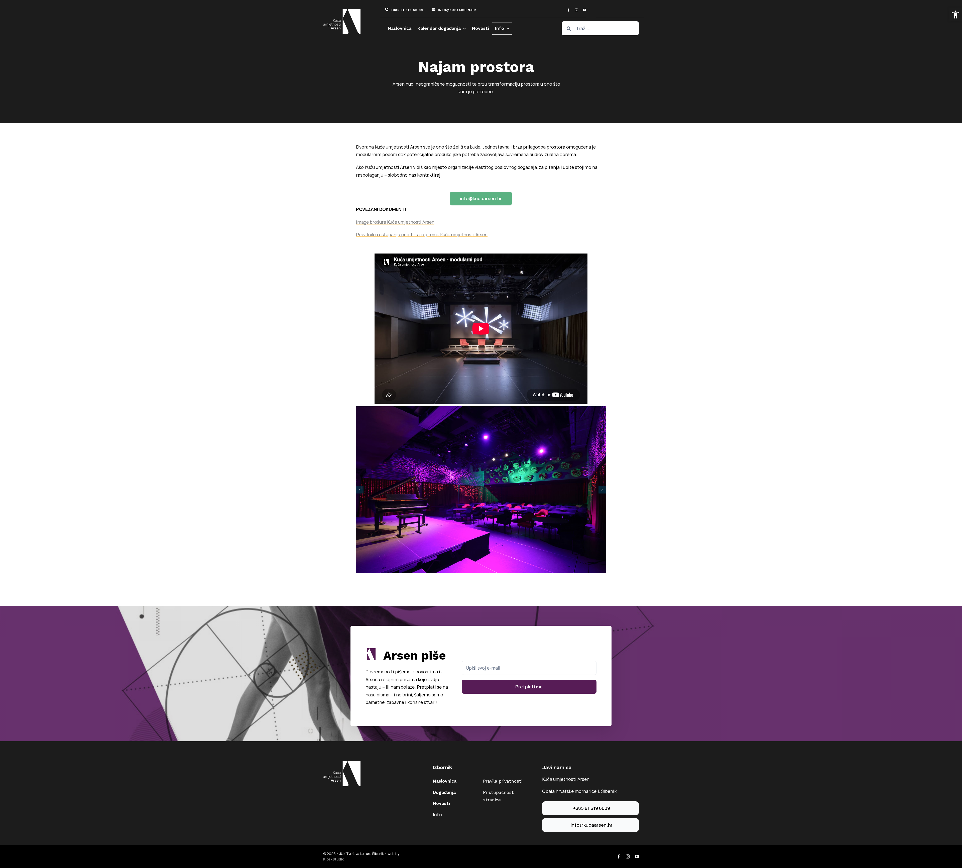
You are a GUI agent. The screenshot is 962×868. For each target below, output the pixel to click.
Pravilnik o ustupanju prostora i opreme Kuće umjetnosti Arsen (422, 234)
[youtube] (584, 10)
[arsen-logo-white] (342, 11)
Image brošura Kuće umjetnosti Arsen (395, 222)
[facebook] (568, 10)
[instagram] (576, 10)
